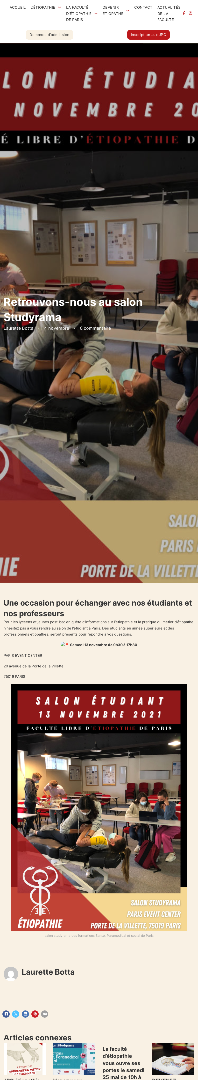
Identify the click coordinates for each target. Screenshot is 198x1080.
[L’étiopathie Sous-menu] (59, 7)
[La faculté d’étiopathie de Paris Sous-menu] (96, 13)
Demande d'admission (49, 34)
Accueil (18, 7)
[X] (15, 1014)
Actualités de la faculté (169, 13)
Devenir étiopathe (113, 10)
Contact (143, 7)
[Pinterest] (35, 1014)
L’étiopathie (43, 7)
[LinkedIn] (25, 1014)
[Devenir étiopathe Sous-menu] (127, 10)
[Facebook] (6, 1014)
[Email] (44, 1014)
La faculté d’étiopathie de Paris (79, 13)
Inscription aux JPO (148, 34)
